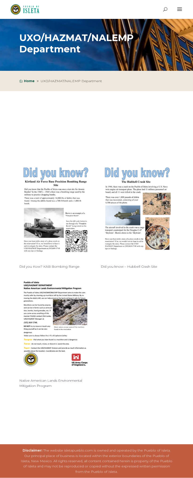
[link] (26, 9)
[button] (179, 12)
